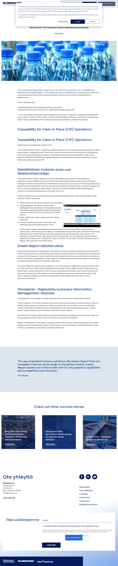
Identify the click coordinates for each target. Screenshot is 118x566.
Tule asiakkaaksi (86, 490)
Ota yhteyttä (9, 497)
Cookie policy (84, 501)
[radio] (77, 526)
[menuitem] (106, 4)
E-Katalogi (83, 494)
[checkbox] (77, 526)
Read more (9, 444)
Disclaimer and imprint (88, 504)
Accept (78, 21)
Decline (92, 21)
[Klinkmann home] (12, 3)
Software (59, 34)
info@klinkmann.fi (10, 493)
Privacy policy (84, 497)
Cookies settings (63, 21)
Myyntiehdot (84, 487)
